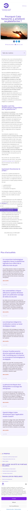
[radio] (8, 235)
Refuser (14, 502)
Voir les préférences (14, 506)
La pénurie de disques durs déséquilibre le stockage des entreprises (12, 387)
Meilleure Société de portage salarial (14, 465)
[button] (26, 484)
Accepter (14, 498)
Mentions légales (18, 509)
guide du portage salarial (9, 161)
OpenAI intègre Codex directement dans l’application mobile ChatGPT (13, 414)
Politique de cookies (10, 509)
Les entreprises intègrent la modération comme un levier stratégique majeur (12, 324)
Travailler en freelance (12, 476)
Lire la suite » (6, 280)
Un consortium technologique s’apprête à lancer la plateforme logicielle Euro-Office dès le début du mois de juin (13, 262)
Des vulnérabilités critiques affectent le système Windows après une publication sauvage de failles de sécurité (13, 294)
